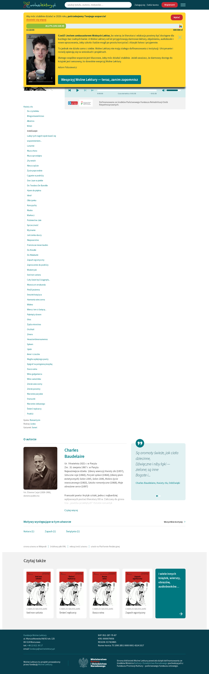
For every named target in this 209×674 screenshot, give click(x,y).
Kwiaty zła (28, 106)
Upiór (29, 349)
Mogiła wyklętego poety (37, 359)
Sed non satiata (34, 274)
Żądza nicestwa (34, 324)
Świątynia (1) (73, 531)
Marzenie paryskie (35, 393)
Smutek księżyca (34, 294)
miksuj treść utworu (78, 546)
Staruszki (31, 398)
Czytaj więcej (71, 510)
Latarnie (30, 145)
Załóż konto (153, 4)
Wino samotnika (34, 379)
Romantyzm (35, 420)
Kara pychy (32, 205)
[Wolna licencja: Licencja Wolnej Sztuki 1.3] (73, 103)
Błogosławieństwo (35, 116)
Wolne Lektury (45, 664)
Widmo (30, 304)
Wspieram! (169, 4)
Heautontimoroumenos (37, 339)
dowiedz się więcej (36, 19)
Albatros (30, 121)
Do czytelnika (33, 111)
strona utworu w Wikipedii (34, 546)
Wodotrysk (32, 269)
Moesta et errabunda (36, 284)
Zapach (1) (50, 531)
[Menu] (183, 5)
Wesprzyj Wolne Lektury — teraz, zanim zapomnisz (99, 79)
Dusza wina (32, 369)
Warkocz (31, 215)
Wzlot (29, 126)
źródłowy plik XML (58, 546)
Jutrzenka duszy (34, 235)
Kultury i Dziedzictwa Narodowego (150, 663)
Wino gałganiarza (34, 374)
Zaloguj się (139, 4)
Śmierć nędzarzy (34, 408)
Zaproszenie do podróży (37, 265)
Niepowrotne (33, 240)
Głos (29, 319)
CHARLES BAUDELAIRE (36, 609)
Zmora (30, 334)
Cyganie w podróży (35, 175)
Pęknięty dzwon (34, 314)
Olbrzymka (31, 200)
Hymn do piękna (34, 190)
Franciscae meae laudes (37, 245)
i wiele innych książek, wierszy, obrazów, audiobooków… (169, 580)
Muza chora (32, 150)
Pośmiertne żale (34, 220)
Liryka (33, 423)
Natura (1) (28, 531)
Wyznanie (31, 230)
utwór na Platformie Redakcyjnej (105, 546)
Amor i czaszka (33, 354)
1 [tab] (157, 496)
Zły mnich (31, 160)
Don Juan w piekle (35, 180)
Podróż (30, 413)
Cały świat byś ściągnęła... (38, 279)
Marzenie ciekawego (36, 403)
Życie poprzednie (34, 170)
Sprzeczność (32, 225)
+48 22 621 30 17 (35, 645)
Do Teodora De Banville (37, 185)
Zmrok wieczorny (34, 384)
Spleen (30, 344)
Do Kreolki (31, 250)
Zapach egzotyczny (35, 260)
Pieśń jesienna (33, 289)
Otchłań (30, 329)
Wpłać (177, 17)
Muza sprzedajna (34, 155)
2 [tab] (160, 496)
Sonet (34, 427)
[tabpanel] (158, 470)
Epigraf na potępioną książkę (39, 364)
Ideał (29, 195)
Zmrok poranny (33, 389)
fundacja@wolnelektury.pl (42, 648)
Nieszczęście (33, 165)
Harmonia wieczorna (36, 299)
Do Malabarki (32, 255)
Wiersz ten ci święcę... (36, 309)
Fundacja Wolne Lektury (34, 635)
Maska (30, 210)
